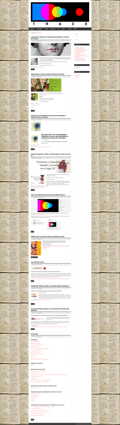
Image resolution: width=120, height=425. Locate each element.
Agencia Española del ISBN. (35, 341)
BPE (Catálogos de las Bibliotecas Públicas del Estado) (40, 348)
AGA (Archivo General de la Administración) (38, 371)
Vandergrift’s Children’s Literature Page (37, 415)
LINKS (32, 419)
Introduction (32, 28)
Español (77, 33)
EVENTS (33, 69)
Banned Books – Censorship (35, 393)
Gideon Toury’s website (35, 387)
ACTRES (32, 365)
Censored (32, 398)
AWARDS (75, 28)
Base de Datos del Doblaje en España (37, 344)
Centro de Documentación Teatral (36, 376)
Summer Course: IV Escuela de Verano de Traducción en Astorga (47, 74)
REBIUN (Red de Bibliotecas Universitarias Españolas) (40, 359)
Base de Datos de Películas (35, 343)
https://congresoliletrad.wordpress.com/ (45, 299)
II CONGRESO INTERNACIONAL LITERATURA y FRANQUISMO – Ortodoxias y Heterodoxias (81, 56)
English (77, 34)
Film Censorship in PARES (37, 262)
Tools (58, 28)
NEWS (32, 231)
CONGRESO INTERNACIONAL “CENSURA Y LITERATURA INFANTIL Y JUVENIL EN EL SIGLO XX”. (51, 155)
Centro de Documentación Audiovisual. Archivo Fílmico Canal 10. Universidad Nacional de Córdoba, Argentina (49, 374)
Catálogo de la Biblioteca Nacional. (36, 350)
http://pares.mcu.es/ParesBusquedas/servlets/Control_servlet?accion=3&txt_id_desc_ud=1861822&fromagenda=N (50, 278)
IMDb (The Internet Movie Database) (37, 353)
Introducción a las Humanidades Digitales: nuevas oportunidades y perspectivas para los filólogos (48, 116)
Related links (34, 334)
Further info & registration (35, 104)
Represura (32, 400)
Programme (33, 106)
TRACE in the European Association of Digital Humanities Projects (48, 195)
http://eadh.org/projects (42, 216)
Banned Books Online (34, 397)
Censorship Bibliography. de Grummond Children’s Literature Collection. (43, 406)
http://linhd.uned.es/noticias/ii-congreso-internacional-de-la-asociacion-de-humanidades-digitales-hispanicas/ (49, 326)
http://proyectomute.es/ (41, 66)
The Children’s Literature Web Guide (37, 413)
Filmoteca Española (34, 378)
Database (63, 28)
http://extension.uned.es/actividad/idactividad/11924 (42, 146)
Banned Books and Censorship (36, 395)
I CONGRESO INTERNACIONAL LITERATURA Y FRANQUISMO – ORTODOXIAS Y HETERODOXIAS (80, 59)
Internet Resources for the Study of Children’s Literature (40, 410)
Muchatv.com (33, 357)
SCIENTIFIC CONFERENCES (80, 49)
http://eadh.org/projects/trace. (40, 214)
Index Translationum (34, 355)
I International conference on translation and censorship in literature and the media (50, 37)
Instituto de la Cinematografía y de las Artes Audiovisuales (40, 379)
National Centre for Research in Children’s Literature (39, 381)
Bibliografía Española (34, 346)
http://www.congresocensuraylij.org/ (39, 187)
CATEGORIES (78, 74)
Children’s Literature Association (36, 408)
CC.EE (51, 177)
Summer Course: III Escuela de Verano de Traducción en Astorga (47, 236)
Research (46, 28)
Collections (69, 28)
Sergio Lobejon (39, 76)
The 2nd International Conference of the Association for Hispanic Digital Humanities (50, 309)
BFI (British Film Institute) (35, 372)
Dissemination (52, 28)
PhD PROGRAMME (39, 28)
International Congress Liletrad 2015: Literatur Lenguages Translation (50, 286)
